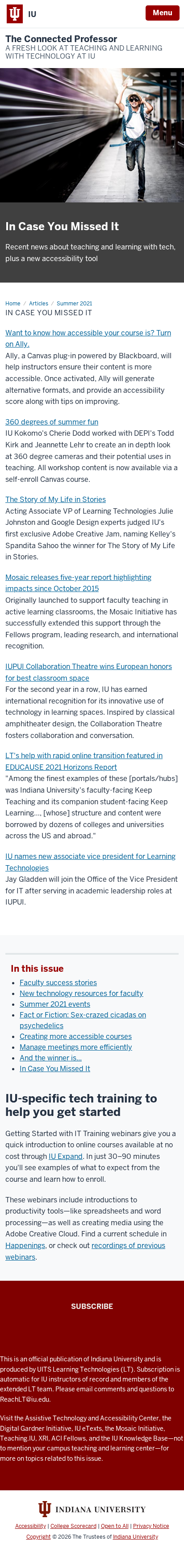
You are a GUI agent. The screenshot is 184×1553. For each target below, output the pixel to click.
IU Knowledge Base (140, 1438)
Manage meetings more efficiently (76, 1047)
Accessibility (30, 1526)
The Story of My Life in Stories (55, 499)
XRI (43, 1438)
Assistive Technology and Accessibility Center (92, 1418)
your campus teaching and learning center (94, 1448)
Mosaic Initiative (139, 1428)
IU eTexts (88, 1428)
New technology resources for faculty (81, 993)
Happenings (25, 1245)
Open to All (115, 1526)
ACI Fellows (68, 1438)
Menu (162, 12)
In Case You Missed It (55, 1068)
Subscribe (92, 1306)
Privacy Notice (151, 1526)
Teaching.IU (17, 1438)
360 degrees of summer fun (51, 422)
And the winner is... (51, 1058)
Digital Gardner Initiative (35, 1428)
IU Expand (66, 1156)
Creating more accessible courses (76, 1036)
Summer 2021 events (55, 1004)
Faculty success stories (58, 982)
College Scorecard (73, 1526)
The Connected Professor (84, 47)
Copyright (38, 1536)
